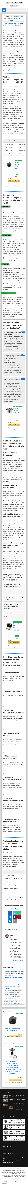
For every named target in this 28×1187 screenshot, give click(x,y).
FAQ (22, 16)
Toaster (8, 1174)
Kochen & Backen (6, 1170)
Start (11, 16)
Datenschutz (18, 1182)
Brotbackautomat (12, 1171)
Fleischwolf (18, 1174)
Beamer (23, 1171)
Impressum (23, 1182)
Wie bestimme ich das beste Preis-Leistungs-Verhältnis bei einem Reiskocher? (13, 986)
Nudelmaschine (5, 1171)
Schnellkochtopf (11, 1173)
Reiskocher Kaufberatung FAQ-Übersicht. (13, 1003)
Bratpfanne (6, 1176)
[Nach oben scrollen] (25, 1184)
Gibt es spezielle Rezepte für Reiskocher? (14, 971)
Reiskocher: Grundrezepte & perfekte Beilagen (18, 1108)
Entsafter (17, 1170)
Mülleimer (16, 1176)
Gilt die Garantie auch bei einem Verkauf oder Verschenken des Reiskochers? (12, 615)
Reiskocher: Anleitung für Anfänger (17, 1104)
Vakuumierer (17, 1173)
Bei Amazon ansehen (14, 180)
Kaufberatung (16, 16)
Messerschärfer (12, 1178)
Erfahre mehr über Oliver (17, 960)
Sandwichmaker (19, 1171)
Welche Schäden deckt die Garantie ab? (13, 592)
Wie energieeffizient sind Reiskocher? (14, 994)
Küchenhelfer (12, 1170)
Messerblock (4, 1174)
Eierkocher (17, 1178)
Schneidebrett (21, 1176)
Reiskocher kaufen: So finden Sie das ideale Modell (16, 1096)
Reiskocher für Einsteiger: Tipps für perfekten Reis (17, 1100)
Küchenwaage (13, 1174)
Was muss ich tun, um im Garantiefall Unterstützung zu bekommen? (11, 606)
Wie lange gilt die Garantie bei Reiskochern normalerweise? (12, 585)
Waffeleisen (22, 1170)
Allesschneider (11, 1176)
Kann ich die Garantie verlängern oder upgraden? (14, 598)
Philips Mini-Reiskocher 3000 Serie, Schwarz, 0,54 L (16, 165)
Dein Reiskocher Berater (14, 4)
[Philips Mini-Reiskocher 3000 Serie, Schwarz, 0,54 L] (13, 1026)
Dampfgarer (23, 1174)
